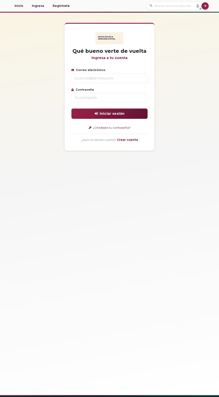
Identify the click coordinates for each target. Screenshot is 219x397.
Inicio (19, 6)
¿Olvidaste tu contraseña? (111, 127)
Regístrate (61, 6)
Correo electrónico (90, 70)
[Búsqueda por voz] (197, 6)
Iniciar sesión (112, 114)
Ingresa (38, 6)
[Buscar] (205, 6)
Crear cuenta (127, 139)
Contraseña (84, 89)
